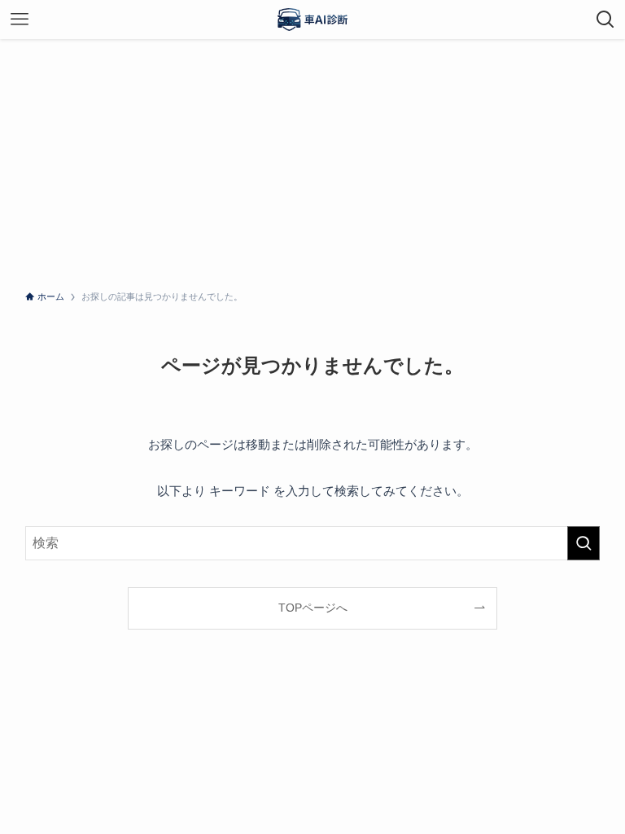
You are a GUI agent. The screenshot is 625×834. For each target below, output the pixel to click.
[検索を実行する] (583, 543)
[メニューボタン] (19, 19)
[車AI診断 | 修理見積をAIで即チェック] (312, 19)
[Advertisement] (312, 161)
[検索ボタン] (605, 19)
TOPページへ (312, 607)
